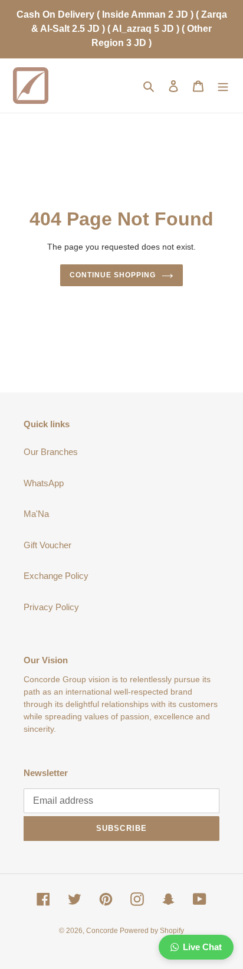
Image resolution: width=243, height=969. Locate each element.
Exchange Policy (56, 576)
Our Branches (51, 452)
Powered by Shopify (152, 931)
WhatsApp (44, 483)
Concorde (103, 931)
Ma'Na (36, 514)
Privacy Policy (51, 607)
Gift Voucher (47, 545)
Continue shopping (113, 275)
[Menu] (223, 86)
